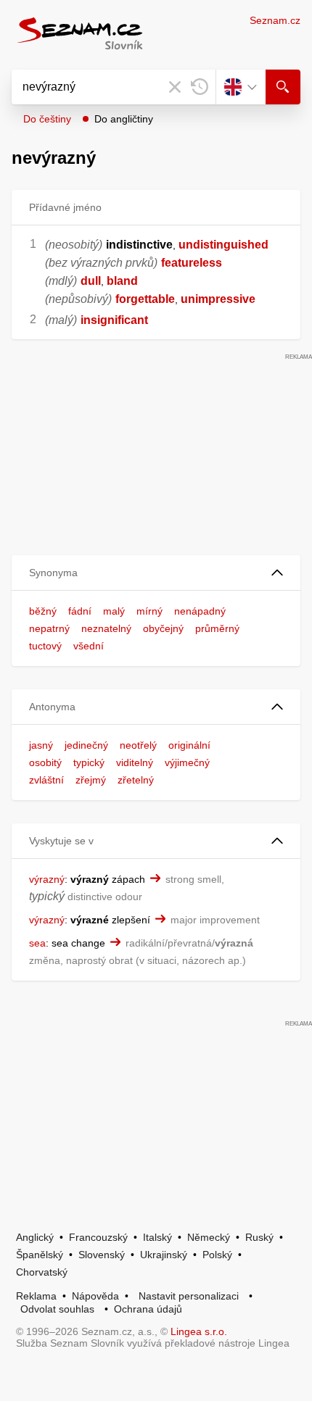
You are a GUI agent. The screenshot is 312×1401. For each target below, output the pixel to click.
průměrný (217, 628)
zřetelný (136, 780)
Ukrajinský (163, 1254)
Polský (217, 1254)
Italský (157, 1237)
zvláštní (46, 780)
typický (88, 762)
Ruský (259, 1237)
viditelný (134, 762)
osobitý (45, 762)
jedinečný (86, 745)
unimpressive (218, 299)
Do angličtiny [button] (123, 119)
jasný (41, 745)
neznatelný (106, 628)
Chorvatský (41, 1272)
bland (122, 281)
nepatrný (49, 628)
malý (114, 611)
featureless (191, 263)
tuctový (45, 646)
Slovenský (101, 1254)
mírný (149, 611)
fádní (79, 611)
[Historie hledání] (199, 87)
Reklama (36, 1296)
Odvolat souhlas (57, 1309)
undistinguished (223, 244)
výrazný (47, 879)
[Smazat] (175, 87)
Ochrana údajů (148, 1309)
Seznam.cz (275, 20)
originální (189, 745)
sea (37, 943)
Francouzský (98, 1237)
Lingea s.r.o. (199, 1331)
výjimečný (187, 762)
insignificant (114, 320)
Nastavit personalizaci (189, 1296)
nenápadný (200, 611)
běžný (43, 611)
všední (88, 646)
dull (91, 281)
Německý (208, 1237)
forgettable (145, 299)
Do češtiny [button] (47, 119)
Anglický (35, 1237)
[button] (156, 573)
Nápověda (95, 1296)
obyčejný (163, 628)
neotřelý (138, 745)
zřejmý (90, 780)
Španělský (39, 1254)
